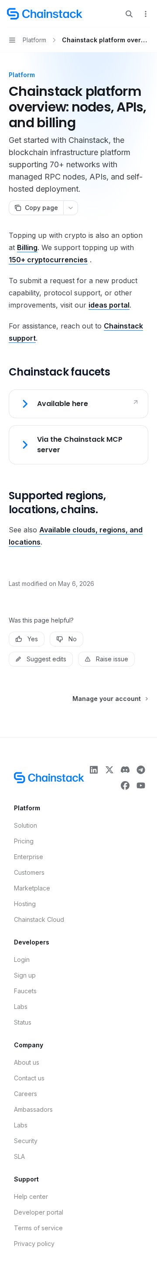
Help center (31, 1196)
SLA (19, 1156)
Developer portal (38, 1212)
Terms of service (38, 1228)
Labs (20, 1006)
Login (22, 959)
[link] (78, 403)
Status (22, 1022)
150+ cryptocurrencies (48, 259)
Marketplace (32, 888)
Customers (29, 872)
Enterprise (28, 856)
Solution (25, 825)
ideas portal (109, 305)
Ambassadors (33, 1109)
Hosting (25, 903)
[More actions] (145, 14)
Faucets (25, 991)
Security (26, 1140)
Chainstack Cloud (39, 919)
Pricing (24, 841)
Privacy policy (34, 1243)
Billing (27, 247)
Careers (25, 1093)
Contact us (29, 1078)
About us (26, 1062)
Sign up (25, 975)
